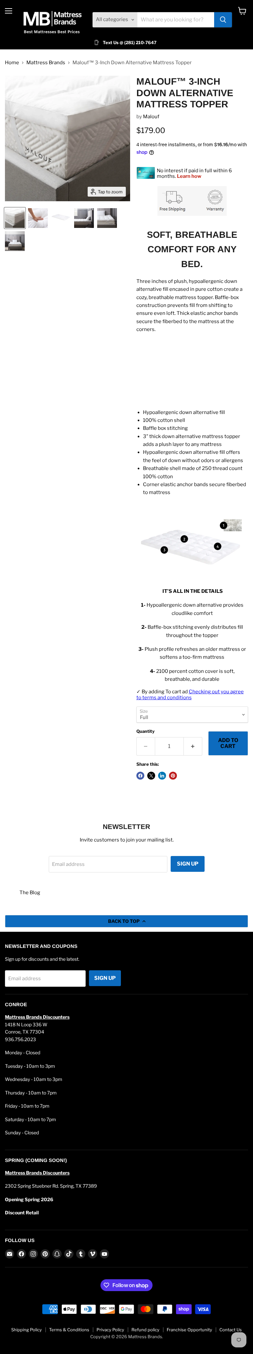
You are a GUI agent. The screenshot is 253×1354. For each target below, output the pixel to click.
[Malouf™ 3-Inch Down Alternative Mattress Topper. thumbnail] (14, 218)
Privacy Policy (110, 1329)
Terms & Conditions (69, 1329)
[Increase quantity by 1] (193, 746)
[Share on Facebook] (140, 776)
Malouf (151, 117)
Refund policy (145, 1329)
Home (12, 63)
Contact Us (230, 1329)
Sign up (187, 864)
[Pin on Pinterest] (173, 776)
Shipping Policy (26, 1329)
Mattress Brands (45, 63)
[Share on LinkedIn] (162, 776)
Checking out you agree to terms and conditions (190, 694)
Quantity (145, 731)
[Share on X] (151, 776)
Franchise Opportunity (189, 1329)
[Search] (223, 19)
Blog (35, 893)
